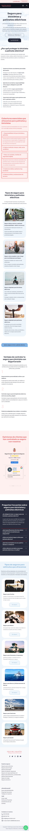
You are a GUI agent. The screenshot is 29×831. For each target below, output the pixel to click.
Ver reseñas (14, 462)
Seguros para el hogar (6, 767)
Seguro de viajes (5, 778)
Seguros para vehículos (7, 766)
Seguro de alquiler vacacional (8, 771)
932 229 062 (17, 1)
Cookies (3, 803)
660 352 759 (6, 816)
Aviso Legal (4, 798)
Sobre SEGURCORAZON (7, 790)
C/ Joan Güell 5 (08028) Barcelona (11, 820)
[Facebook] (9, 756)
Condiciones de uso (6, 801)
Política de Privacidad (6, 800)
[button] (27, 6)
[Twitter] (12, 756)
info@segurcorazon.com (9, 818)
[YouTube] (20, 756)
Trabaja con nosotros (6, 794)
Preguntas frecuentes (6, 792)
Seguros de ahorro (5, 779)
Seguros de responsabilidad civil (9, 773)
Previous (4, 475)
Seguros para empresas (7, 776)
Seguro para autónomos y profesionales (11, 774)
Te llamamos (24, 1)
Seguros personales (6, 769)
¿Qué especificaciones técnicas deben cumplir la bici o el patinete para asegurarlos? (13, 531)
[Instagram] (15, 756)
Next (25, 475)
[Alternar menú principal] (23, 5)
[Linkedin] (17, 756)
